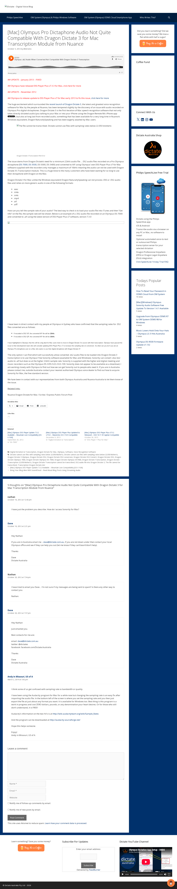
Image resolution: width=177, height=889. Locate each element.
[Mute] (165, 874)
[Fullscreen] (169, 874)
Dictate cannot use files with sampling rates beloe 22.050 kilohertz (36, 454)
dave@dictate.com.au (53, 542)
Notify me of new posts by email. (25, 809)
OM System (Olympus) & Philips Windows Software (53, 17)
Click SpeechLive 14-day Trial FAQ (152, 261)
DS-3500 (33, 164)
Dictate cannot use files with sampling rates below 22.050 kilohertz (91, 454)
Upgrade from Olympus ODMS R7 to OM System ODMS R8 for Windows (152, 319)
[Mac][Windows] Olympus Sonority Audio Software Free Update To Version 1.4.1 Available (152, 305)
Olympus (60, 452)
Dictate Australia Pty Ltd (15, 885)
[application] (146, 862)
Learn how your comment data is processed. (66, 823)
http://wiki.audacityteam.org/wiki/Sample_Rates (76, 713)
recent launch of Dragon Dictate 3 (65, 104)
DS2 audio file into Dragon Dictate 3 (90, 462)
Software (69, 452)
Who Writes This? (148, 17)
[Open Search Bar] (169, 17)
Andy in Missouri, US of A (20, 676)
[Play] (122, 874)
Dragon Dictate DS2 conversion (60, 457)
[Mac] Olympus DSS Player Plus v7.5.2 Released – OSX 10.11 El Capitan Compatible (102, 433)
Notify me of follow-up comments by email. (30, 803)
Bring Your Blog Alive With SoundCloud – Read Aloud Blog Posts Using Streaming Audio (45, 470)
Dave (10, 523)
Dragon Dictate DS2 (38, 457)
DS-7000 (24, 164)
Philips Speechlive (15, 17)
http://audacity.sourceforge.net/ (65, 719)
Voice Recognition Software (85, 452)
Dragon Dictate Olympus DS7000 (68, 460)
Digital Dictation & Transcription (23, 452)
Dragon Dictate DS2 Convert (85, 457)
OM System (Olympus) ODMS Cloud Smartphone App (108, 17)
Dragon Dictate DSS (106, 457)
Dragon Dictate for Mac (46, 452)
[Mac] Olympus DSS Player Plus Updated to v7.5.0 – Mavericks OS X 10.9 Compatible (63, 433)
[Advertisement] (154, 83)
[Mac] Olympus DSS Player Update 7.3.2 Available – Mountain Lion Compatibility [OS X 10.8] (25, 434)
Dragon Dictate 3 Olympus (18, 457)
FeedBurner (94, 869)
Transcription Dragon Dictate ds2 (31, 465)
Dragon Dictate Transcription (94, 460)
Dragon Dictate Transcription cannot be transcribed (53, 462)
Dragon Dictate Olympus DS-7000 (40, 460)
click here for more (100, 98)
